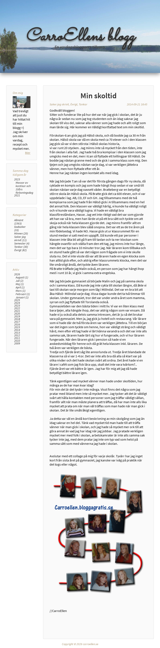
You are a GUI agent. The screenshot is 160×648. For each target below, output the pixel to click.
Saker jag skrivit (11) (20, 238)
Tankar (83, 104)
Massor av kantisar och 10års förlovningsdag (24, 187)
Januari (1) (22, 297)
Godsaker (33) (20, 228)
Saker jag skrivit (59, 104)
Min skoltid (98, 95)
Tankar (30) (21, 247)
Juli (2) (19, 281)
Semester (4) (21, 243)
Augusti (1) (22, 277)
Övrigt (74, 104)
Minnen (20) (21, 233)
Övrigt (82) (20, 250)
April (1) (20, 287)
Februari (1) (23, 294)
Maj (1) (20, 284)
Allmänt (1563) (18, 221)
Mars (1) (20, 291)
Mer (27, 153)
